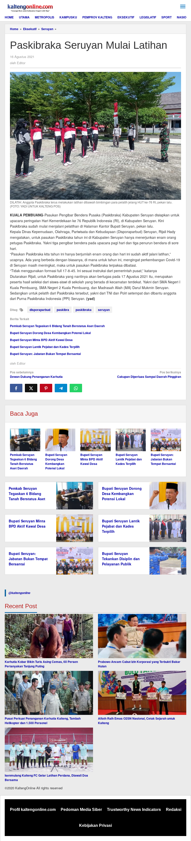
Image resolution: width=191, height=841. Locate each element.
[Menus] (182, 6)
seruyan (104, 309)
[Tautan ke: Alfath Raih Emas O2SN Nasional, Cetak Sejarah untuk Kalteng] (142, 693)
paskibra (63, 309)
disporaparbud (40, 309)
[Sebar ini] (16, 388)
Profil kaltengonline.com (33, 809)
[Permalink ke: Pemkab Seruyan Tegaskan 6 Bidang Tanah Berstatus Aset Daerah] (25, 440)
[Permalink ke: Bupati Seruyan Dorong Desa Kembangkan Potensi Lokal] (60, 440)
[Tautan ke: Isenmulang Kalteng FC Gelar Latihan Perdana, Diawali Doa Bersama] (49, 750)
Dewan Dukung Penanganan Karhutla (36, 374)
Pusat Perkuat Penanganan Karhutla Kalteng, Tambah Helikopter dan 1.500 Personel (43, 720)
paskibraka (84, 309)
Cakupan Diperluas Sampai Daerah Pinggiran (149, 374)
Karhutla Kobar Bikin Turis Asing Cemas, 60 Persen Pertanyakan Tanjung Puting (41, 663)
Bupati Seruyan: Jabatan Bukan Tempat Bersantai (45, 353)
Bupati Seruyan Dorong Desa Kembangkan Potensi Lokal (50, 333)
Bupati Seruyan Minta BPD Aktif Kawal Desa (41, 340)
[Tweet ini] (31, 388)
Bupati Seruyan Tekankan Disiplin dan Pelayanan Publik (121, 558)
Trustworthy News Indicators (134, 809)
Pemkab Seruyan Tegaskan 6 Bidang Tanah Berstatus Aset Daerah (57, 326)
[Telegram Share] (61, 388)
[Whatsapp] (76, 388)
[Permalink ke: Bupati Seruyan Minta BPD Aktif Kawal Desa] (95, 440)
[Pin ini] (46, 388)
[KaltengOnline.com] (30, 7)
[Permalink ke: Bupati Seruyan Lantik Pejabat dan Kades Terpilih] (131, 440)
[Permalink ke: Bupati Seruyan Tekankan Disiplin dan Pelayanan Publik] (166, 560)
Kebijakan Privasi (95, 825)
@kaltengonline (19, 593)
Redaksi (173, 809)
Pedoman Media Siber (81, 809)
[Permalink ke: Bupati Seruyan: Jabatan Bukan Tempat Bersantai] (166, 440)
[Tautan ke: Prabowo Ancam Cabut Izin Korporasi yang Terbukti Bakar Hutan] (142, 636)
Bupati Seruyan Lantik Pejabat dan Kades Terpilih (45, 347)
